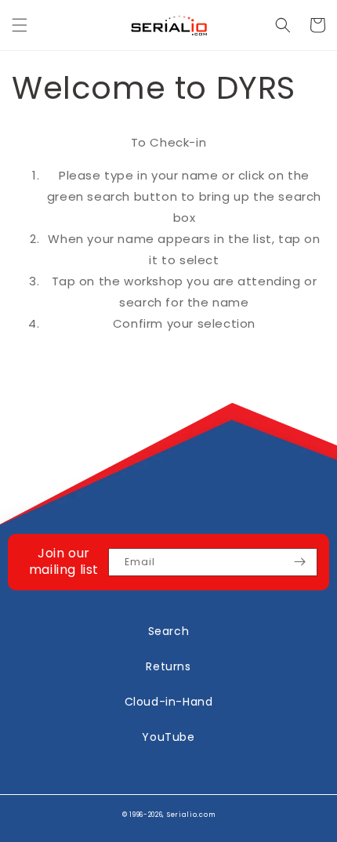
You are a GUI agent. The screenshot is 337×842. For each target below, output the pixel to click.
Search (169, 631)
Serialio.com (191, 814)
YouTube (168, 737)
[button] (19, 25)
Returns (168, 666)
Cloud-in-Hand (169, 702)
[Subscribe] (299, 562)
